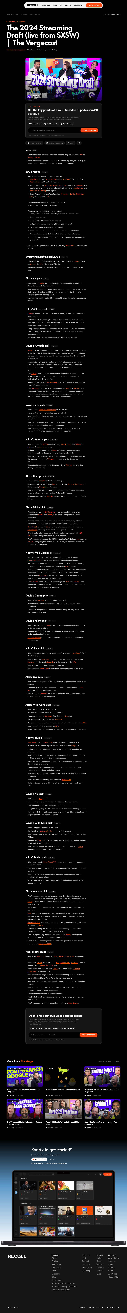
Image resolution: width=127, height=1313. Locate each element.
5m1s (46, 278)
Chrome (111, 1261)
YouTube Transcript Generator (64, 1286)
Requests (86, 1264)
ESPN (63, 444)
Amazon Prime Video (47, 409)
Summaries (56, 1280)
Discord (99, 1264)
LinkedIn (100, 1270)
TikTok (46, 179)
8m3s (52, 309)
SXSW (30, 157)
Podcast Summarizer (61, 1290)
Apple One (78, 188)
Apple (30, 350)
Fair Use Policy (113, 1307)
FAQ (61, 5)
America (31, 662)
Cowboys (48, 716)
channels (50, 662)
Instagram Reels (45, 831)
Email (98, 1274)
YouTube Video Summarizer (63, 1283)
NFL (74, 662)
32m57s (52, 620)
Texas (37, 157)
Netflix (72, 194)
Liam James (73, 1003)
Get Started (94, 5)
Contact (85, 1261)
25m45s (57, 553)
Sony (48, 527)
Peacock (64, 194)
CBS (57, 726)
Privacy (82, 1307)
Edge (110, 1264)
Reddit (99, 1261)
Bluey (54, 450)
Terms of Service (96, 1307)
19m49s (51, 476)
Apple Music (35, 182)
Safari (110, 1270)
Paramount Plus (59, 185)
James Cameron (34, 637)
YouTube (66, 179)
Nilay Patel (34, 179)
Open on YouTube (113, 14)
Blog (54, 1277)
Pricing (68, 5)
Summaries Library (13, 14)
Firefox (111, 1267)
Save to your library (36, 143)
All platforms (113, 1258)
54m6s (51, 952)
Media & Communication (31, 14)
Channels (79, 185)
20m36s (51, 507)
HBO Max (48, 185)
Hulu (39, 197)
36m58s (56, 705)
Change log (87, 1267)
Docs (55, 5)
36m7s (48, 677)
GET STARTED (40, 1159)
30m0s (53, 595)
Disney (53, 179)
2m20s (45, 172)
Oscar (32, 264)
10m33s (55, 346)
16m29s (54, 439)
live (81, 154)
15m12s (50, 405)
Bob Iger (69, 465)
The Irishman (51, 382)
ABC (29, 690)
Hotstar (78, 444)
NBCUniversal (49, 512)
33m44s (50, 648)
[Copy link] (79, 143)
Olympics (43, 487)
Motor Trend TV (49, 862)
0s (35, 150)
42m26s (49, 794)
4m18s (65, 257)
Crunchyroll (32, 527)
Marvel (50, 459)
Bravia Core (47, 742)
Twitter (99, 1258)
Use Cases (46, 5)
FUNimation (32, 529)
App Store (112, 1274)
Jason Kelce (44, 668)
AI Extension (57, 1264)
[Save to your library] (40, 1068)
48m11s (53, 891)
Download (78, 5)
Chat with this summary (56, 143)
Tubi (48, 625)
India (29, 447)
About (54, 1258)
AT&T (67, 566)
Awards (77, 261)
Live (47, 197)
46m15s (52, 857)
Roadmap (86, 1270)
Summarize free (89, 130)
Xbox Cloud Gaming (38, 191)
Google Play (113, 1277)
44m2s (58, 823)
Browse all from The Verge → (109, 1061)
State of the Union (75, 484)
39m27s (48, 738)
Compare (56, 1274)
